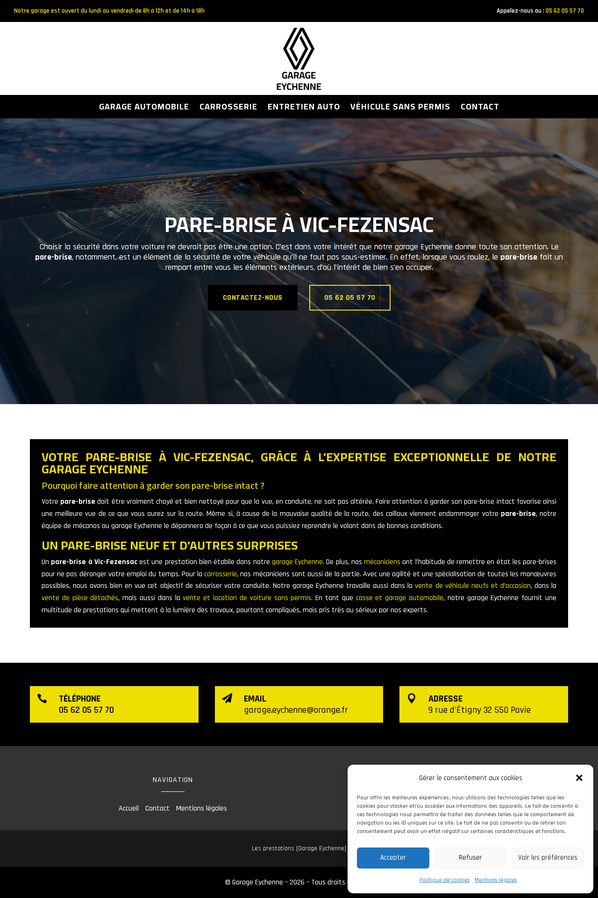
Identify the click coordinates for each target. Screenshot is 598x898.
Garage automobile (144, 108)
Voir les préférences (547, 857)
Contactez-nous (253, 298)
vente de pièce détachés (80, 598)
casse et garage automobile (399, 598)
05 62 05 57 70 (565, 11)
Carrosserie (228, 108)
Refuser (470, 857)
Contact (480, 108)
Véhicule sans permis (400, 108)
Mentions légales (496, 880)
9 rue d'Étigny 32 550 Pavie (479, 710)
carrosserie (220, 574)
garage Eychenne (297, 562)
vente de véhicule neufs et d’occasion (472, 586)
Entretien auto (304, 108)
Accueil (129, 808)
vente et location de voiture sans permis (247, 598)
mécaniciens (382, 562)
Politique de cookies (445, 880)
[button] (579, 777)
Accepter (393, 857)
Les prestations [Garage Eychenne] (299, 848)
